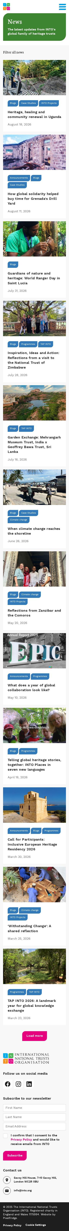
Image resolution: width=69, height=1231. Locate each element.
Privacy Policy (21, 1139)
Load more (34, 1036)
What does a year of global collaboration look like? (31, 688)
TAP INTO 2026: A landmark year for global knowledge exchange (32, 1005)
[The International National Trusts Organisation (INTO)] (34, 6)
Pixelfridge (10, 1218)
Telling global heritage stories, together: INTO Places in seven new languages (34, 764)
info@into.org (23, 1190)
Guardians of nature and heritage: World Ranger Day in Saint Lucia (34, 278)
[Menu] (62, 6)
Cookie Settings (35, 1225)
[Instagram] (18, 1084)
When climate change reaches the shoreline (34, 531)
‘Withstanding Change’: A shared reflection (29, 928)
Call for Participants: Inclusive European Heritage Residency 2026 (32, 844)
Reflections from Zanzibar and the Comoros (34, 613)
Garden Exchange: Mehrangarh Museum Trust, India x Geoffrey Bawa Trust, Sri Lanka (34, 445)
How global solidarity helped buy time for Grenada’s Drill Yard (33, 198)
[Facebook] (7, 1084)
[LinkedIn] (29, 1084)
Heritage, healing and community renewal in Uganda (34, 115)
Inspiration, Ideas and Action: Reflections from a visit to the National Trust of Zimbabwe (33, 360)
